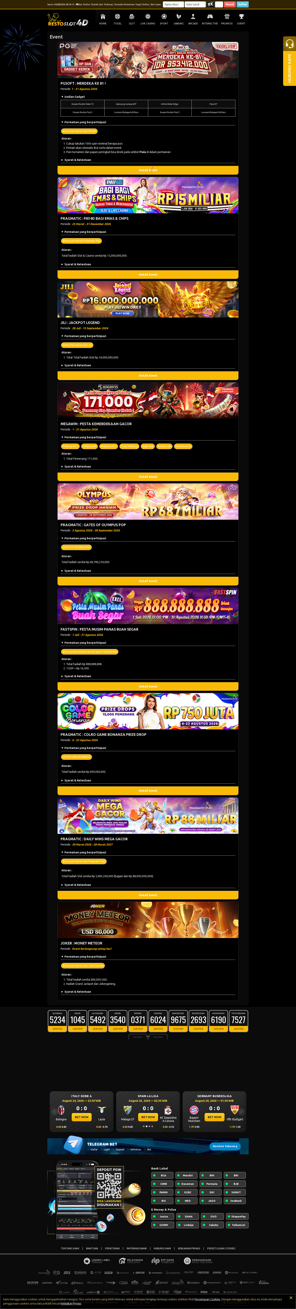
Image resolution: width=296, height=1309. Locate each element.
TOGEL (117, 23)
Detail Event (148, 170)
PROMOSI (227, 23)
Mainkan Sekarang (225, 1146)
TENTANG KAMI (70, 1248)
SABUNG (179, 23)
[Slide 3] (149, 1126)
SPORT (164, 23)
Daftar (242, 4)
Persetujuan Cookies (207, 1299)
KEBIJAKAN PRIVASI (189, 1248)
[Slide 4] (152, 1126)
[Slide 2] (146, 1126)
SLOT (132, 23)
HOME (103, 23)
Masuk (230, 4)
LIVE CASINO (148, 23)
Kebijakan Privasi (71, 1303)
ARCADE (193, 23)
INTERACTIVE (210, 23)
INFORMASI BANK (137, 1248)
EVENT (241, 23)
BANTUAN (92, 1248)
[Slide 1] (144, 1126)
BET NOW (81, 1117)
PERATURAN (112, 1248)
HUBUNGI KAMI (162, 1248)
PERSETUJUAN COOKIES (221, 1248)
